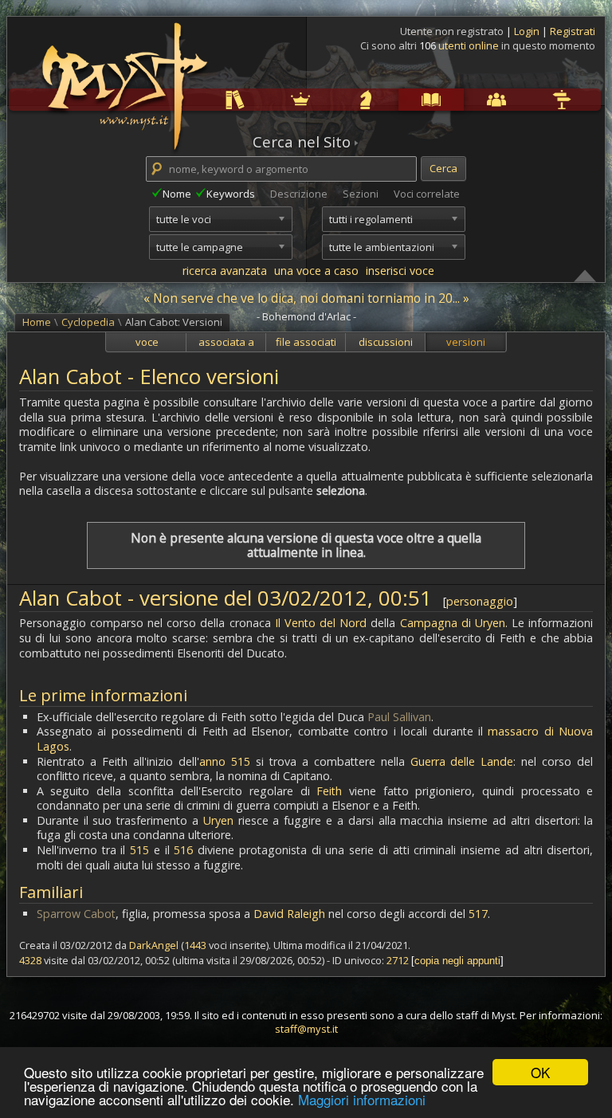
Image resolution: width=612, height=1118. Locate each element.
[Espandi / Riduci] (585, 275)
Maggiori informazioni (362, 1099)
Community (466, 99)
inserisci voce (400, 270)
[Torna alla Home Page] (122, 76)
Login (528, 31)
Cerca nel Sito (302, 141)
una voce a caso (316, 270)
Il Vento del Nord (321, 622)
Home (36, 322)
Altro (530, 99)
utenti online (468, 45)
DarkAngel (153, 945)
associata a (226, 342)
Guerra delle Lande (462, 761)
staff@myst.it (306, 1029)
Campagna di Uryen (452, 622)
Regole (204, 99)
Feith (329, 790)
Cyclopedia (401, 99)
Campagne (336, 99)
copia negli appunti (457, 961)
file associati (306, 342)
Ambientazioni (271, 99)
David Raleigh (289, 913)
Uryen (218, 820)
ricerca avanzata (224, 270)
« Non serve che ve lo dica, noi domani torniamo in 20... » (306, 298)
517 (478, 913)
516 (183, 849)
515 (139, 849)
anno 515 (224, 761)
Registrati (572, 31)
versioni (465, 342)
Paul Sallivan (399, 716)
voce (147, 342)
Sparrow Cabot (76, 913)
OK (540, 1072)
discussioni (386, 342)
